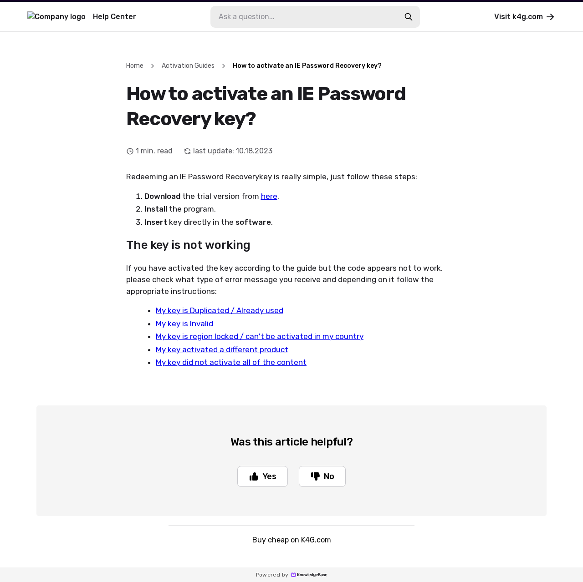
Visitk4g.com (518, 16)
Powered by (272, 575)
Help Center (114, 16)
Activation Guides (188, 66)
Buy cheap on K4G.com (291, 540)
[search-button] (409, 16)
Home (134, 66)
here (269, 196)
